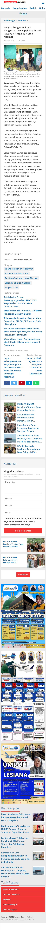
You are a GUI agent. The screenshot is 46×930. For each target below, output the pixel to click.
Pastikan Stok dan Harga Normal (21, 278)
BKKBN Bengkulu (10, 909)
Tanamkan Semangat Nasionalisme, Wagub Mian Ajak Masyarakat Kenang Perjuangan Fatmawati (23, 331)
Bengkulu (7, 899)
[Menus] (43, 2)
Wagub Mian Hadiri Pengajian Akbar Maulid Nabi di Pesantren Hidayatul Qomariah (22, 342)
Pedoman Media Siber (9, 919)
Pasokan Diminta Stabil (16, 273)
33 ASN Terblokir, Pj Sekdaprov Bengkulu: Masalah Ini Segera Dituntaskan (33, 364)
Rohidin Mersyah (10, 904)
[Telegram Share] (29, 383)
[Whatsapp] (36, 383)
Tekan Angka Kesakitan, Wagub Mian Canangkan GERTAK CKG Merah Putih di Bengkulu (22, 321)
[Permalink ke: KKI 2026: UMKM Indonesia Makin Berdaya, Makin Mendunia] (10, 417)
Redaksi (30, 917)
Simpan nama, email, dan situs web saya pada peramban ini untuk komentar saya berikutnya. (23, 521)
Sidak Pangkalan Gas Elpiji (18, 282)
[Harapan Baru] (13, 1)
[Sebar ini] (7, 383)
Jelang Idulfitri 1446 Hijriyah (19, 268)
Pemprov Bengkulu (11, 889)
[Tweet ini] (14, 383)
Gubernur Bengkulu (11, 894)
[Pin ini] (22, 383)
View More (23, 574)
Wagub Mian (11, 287)
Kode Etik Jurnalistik (27, 919)
